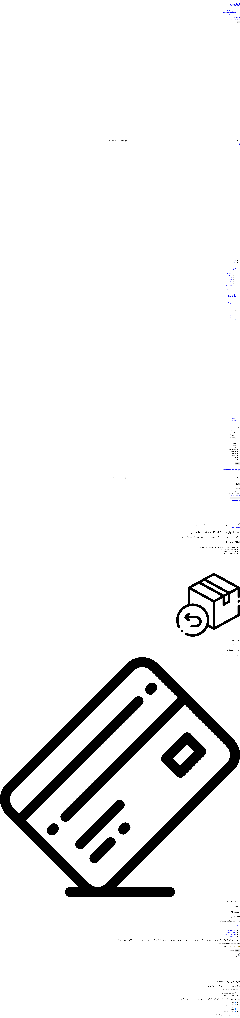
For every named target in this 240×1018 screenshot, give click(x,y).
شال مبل (230, 303)
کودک (231, 280)
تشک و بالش (229, 286)
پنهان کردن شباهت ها (228, 993)
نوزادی (230, 282)
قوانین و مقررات (231, 932)
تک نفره (230, 275)
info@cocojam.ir (235, 20)
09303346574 (236, 17)
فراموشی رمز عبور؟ (235, 495)
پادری (229, 305)
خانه (239, 515)
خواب (233, 268)
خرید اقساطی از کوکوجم (229, 12)
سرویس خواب (228, 273)
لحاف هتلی (229, 290)
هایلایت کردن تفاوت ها (227, 996)
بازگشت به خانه (236, 527)
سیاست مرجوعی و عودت (229, 935)
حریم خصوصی (232, 930)
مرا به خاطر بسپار (233, 493)
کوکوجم (235, 4)
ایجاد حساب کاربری (235, 500)
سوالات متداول (232, 14)
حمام (231, 315)
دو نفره (229, 278)
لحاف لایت (229, 288)
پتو (231, 284)
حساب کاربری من (231, 10)
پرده (231, 317)
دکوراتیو (232, 295)
